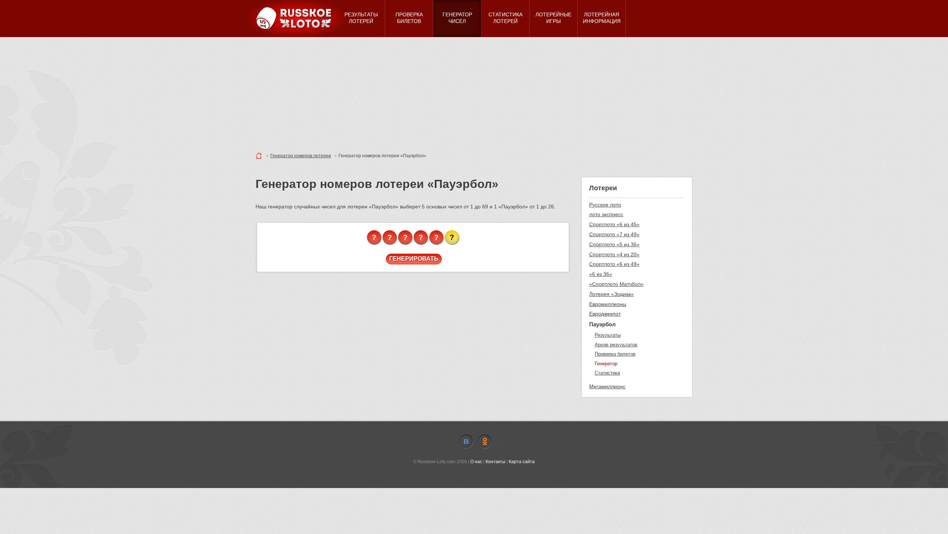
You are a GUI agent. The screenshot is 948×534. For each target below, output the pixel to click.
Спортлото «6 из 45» (614, 224)
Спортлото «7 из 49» (614, 234)
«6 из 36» (600, 274)
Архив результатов (616, 344)
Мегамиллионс (607, 386)
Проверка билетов (615, 354)
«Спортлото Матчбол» (616, 284)
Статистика (607, 373)
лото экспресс (606, 214)
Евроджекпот (605, 314)
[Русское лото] (296, 18)
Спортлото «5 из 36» (614, 244)
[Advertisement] (474, 93)
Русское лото (605, 205)
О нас (476, 461)
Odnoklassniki (484, 441)
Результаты (608, 335)
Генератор (606, 363)
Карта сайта (522, 461)
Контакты (495, 461)
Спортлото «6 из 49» (614, 264)
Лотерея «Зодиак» (611, 294)
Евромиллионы (607, 304)
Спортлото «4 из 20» (614, 254)
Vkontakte (466, 441)
